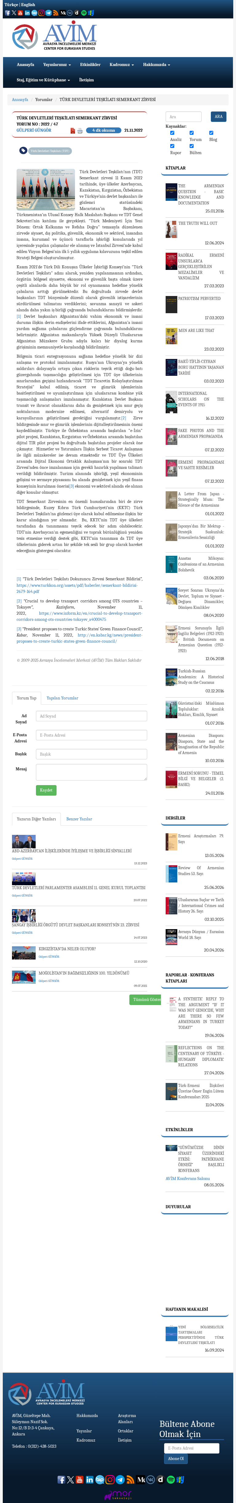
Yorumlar (44, 99)
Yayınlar (84, 1431)
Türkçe (11, 4)
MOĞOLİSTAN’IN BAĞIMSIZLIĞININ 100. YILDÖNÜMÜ (84, 973)
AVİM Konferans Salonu (188, 1178)
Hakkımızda (155, 64)
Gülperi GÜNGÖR (34, 130)
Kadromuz (120, 64)
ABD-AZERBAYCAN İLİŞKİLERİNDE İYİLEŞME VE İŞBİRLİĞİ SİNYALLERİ (72, 851)
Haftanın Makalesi (187, 1309)
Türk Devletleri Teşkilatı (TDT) (50, 151)
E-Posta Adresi (20, 738)
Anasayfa (25, 64)
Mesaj (21, 769)
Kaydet (46, 790)
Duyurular (178, 1206)
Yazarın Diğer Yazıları (36, 819)
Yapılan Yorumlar (62, 698)
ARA (218, 116)
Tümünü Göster (147, 999)
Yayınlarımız (55, 64)
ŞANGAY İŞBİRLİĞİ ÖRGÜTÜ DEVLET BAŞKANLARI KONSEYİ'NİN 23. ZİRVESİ (75, 925)
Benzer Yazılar (79, 819)
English (28, 4)
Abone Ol (176, 1458)
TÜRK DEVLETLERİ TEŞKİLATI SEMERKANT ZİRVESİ (108, 99)
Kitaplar (176, 168)
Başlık (21, 754)
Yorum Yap (26, 698)
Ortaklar (125, 1431)
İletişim (86, 80)
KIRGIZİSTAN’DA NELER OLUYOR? (67, 949)
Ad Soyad (21, 719)
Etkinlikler (90, 64)
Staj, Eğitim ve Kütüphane (42, 80)
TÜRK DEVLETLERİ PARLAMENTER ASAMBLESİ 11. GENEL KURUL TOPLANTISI (78, 888)
